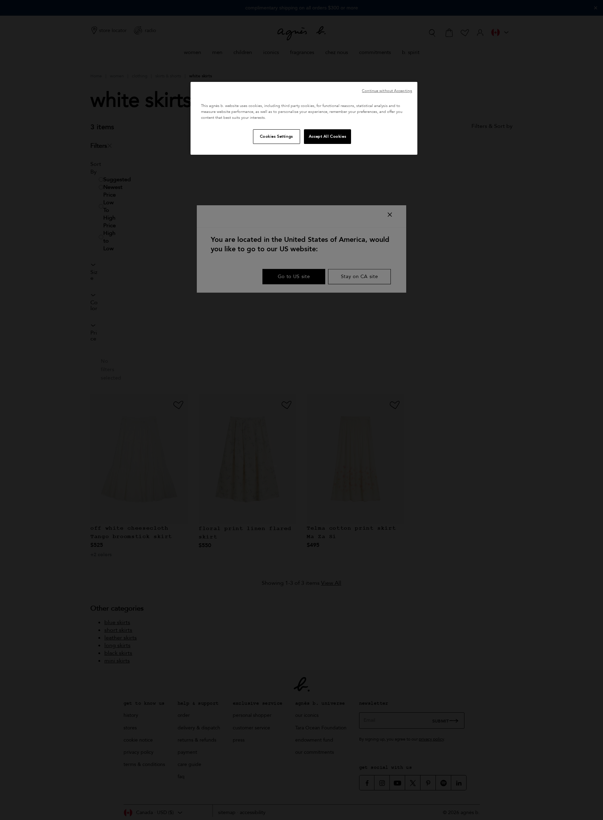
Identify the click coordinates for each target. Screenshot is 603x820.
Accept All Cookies (327, 136)
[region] (304, 118)
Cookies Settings (276, 136)
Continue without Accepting (387, 90)
